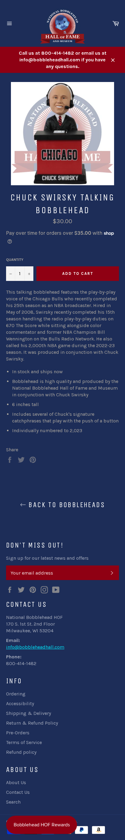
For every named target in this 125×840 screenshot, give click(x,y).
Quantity (14, 260)
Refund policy (21, 752)
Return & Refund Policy (32, 723)
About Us (16, 782)
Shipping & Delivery (28, 713)
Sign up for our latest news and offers (47, 558)
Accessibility (20, 703)
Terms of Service (24, 742)
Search (13, 802)
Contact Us (18, 792)
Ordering (15, 694)
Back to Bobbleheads (65, 504)
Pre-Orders (17, 733)
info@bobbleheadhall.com (35, 647)
